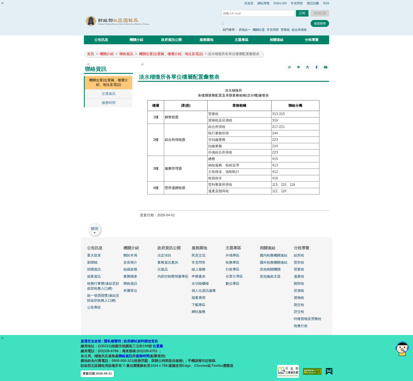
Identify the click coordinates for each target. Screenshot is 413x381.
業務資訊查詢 (167, 262)
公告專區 (94, 307)
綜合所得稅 (299, 29)
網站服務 (198, 311)
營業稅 (285, 29)
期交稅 (299, 305)
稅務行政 (301, 326)
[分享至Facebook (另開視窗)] (316, 67)
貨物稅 (299, 298)
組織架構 (130, 269)
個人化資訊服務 (204, 290)
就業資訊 (94, 276)
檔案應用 (198, 298)
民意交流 (198, 255)
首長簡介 (130, 262)
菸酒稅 (299, 290)
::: (2, 3)
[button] (289, 67)
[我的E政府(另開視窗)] (329, 371)
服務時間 (109, 102)
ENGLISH (280, 3)
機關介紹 (136, 39)
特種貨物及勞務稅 (307, 319)
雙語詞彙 (313, 3)
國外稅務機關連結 (273, 262)
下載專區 (198, 305)
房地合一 (245, 29)
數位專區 (232, 283)
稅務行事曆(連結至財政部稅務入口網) (103, 286)
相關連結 (277, 39)
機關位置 (259, 29)
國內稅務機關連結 (273, 255)
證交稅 (299, 311)
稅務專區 (232, 262)
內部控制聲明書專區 (172, 276)
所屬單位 (130, 290)
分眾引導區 (234, 276)
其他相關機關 (270, 269)
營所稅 (299, 262)
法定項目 (164, 255)
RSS (326, 3)
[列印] (325, 67)
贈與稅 (299, 283)
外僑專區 (232, 255)
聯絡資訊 (126, 54)
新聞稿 (92, 262)
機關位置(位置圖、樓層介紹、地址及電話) (171, 54)
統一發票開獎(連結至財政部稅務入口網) (103, 298)
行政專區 (232, 269)
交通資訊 (109, 93)
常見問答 (297, 3)
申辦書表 (198, 276)
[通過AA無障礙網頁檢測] (312, 371)
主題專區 (241, 39)
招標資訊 (94, 269)
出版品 (162, 269)
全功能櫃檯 (200, 283)
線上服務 (198, 269)
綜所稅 (299, 255)
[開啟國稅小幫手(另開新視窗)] (402, 348)
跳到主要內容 (11, 3)
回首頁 (248, 3)
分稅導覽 (312, 39)
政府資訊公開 (171, 39)
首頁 (90, 54)
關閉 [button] (95, 228)
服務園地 (206, 39)
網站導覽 (263, 3)
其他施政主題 (270, 276)
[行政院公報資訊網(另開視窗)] (288, 371)
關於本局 (130, 255)
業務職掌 (130, 276)
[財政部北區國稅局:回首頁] (133, 21)
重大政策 (94, 255)
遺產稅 (299, 276)
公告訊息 (101, 39)
